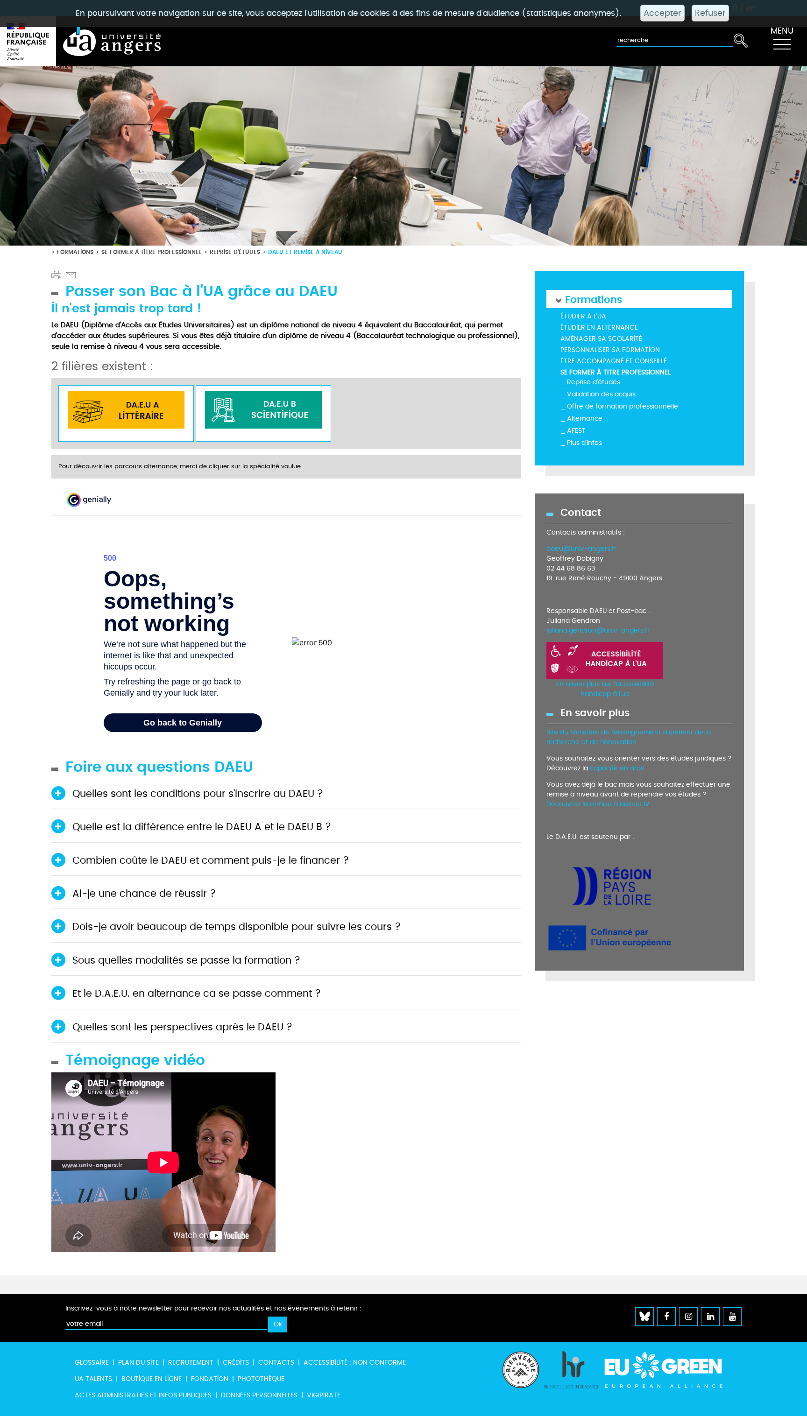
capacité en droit (617, 768)
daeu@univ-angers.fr (581, 549)
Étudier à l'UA (583, 316)
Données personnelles (259, 1395)
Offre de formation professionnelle (622, 406)
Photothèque (261, 1379)
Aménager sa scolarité (601, 339)
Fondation (209, 1379)
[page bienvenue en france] (521, 1379)
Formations (75, 252)
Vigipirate (323, 1395)
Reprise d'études (235, 252)
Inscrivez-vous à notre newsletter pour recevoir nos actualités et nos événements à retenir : (213, 1308)
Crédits (236, 1362)
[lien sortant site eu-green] (672, 1369)
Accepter (662, 13)
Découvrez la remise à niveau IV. (598, 804)
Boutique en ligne (151, 1379)
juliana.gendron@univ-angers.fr (598, 630)
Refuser (710, 13)
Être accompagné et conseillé (613, 361)
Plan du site (138, 1362)
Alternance (584, 418)
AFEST (576, 431)
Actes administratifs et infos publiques (143, 1395)
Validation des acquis (601, 394)
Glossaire (92, 1362)
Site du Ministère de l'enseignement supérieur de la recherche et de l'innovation (628, 737)
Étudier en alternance (599, 327)
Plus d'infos (584, 443)
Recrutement (190, 1362)
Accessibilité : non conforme (355, 1362)
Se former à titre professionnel (151, 252)
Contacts (276, 1362)
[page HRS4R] (572, 1379)
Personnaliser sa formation (610, 350)
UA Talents (93, 1379)
